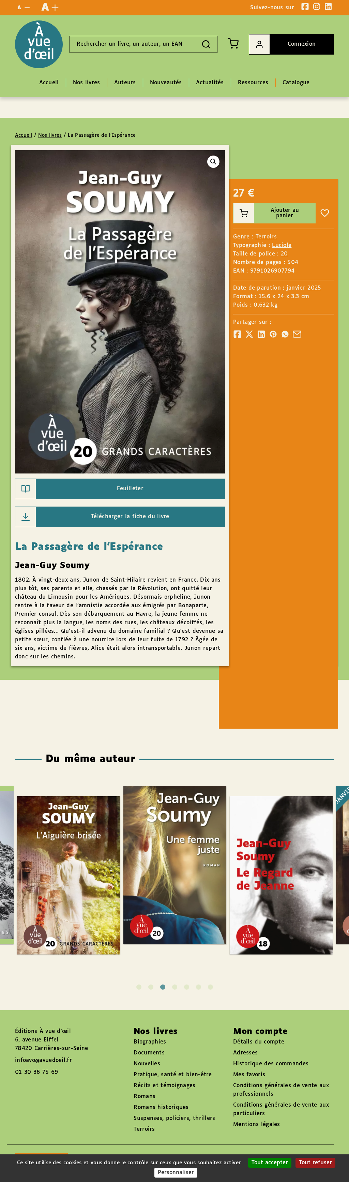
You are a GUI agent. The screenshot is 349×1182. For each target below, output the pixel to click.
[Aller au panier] (233, 43)
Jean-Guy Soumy (52, 565)
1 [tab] (138, 987)
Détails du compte (258, 1042)
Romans (144, 1096)
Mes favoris (249, 1075)
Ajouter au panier (285, 213)
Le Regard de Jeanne (274, 856)
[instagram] (317, 6)
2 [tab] (150, 987)
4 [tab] (174, 987)
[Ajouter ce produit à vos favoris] (325, 213)
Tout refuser (315, 1163)
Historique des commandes (270, 1064)
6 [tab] (198, 987)
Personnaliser (176, 1173)
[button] (213, 162)
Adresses (245, 1053)
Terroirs (266, 237)
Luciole (281, 245)
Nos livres (50, 135)
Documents (149, 1053)
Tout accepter (270, 1163)
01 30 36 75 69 (36, 1072)
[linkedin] (328, 6)
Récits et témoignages (164, 1086)
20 (284, 254)
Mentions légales (256, 1124)
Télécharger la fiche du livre (130, 517)
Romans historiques (161, 1107)
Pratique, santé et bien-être (173, 1075)
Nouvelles (147, 1064)
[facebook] (305, 6)
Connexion (302, 44)
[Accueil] (39, 44)
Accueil (23, 135)
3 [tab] (162, 987)
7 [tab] (210, 987)
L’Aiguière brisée (62, 856)
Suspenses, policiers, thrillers (174, 1118)
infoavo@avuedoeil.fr (43, 1060)
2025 (314, 288)
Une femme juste (168, 845)
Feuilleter (130, 489)
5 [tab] (186, 987)
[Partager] (237, 334)
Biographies (150, 1042)
